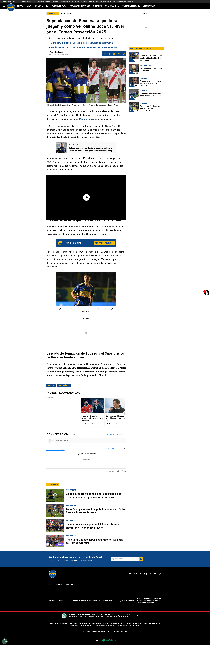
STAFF (66, 584)
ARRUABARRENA (149, 6)
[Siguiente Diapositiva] (124, 412)
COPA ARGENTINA (112, 6)
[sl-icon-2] (145, 573)
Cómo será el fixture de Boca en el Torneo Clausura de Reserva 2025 (82, 42)
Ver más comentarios (104, 243)
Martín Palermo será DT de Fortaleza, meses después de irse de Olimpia (84, 47)
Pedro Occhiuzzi (56, 52)
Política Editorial (105, 600)
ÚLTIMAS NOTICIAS (23, 6)
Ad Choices (53, 600)
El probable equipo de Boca (89, 2)
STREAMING (97, 6)
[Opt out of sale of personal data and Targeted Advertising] (5, 641)
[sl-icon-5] (160, 573)
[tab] (55, 449)
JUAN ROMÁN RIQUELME (131, 6)
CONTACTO (75, 584)
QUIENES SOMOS (55, 584)
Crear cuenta (121, 434)
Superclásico (64, 385)
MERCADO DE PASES (59, 6)
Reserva (51, 385)
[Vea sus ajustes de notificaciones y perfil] (124, 449)
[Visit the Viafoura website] (121, 471)
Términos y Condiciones (82, 560)
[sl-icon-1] (140, 573)
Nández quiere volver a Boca (125, 2)
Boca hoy (15, 2)
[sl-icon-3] (150, 573)
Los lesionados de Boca (107, 2)
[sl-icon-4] (155, 573)
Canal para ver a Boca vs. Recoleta (47, 2)
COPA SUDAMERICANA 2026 (80, 6)
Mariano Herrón (86, 119)
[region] (86, 452)
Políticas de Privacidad (88, 600)
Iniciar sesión (111, 434)
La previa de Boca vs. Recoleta (70, 2)
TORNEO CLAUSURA (41, 6)
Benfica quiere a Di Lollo (28, 2)
